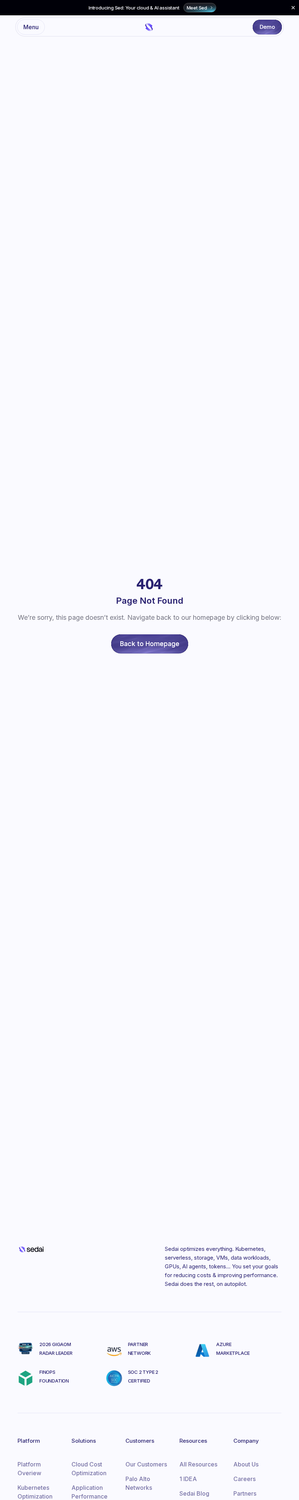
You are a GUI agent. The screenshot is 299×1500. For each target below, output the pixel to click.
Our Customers (146, 1464)
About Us (246, 1464)
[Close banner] (293, 8)
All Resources (198, 1464)
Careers (244, 1478)
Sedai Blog (194, 1493)
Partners (244, 1493)
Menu (31, 27)
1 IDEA (188, 1478)
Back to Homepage (149, 643)
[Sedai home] (149, 26)
